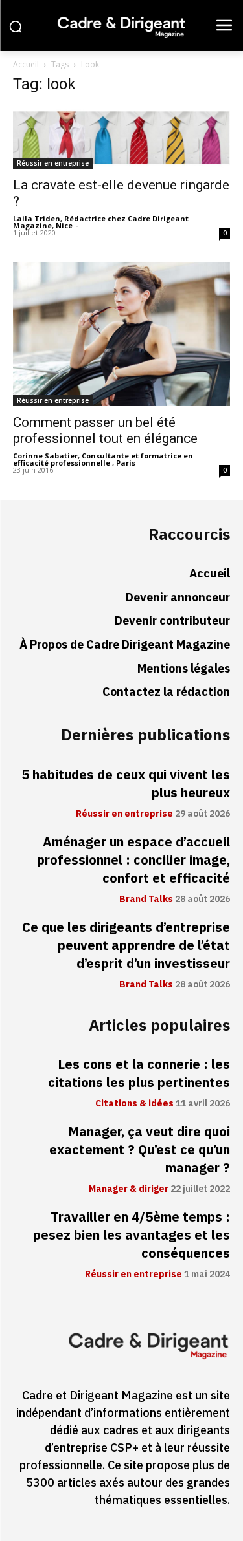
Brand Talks (146, 899)
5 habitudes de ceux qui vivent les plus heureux (125, 784)
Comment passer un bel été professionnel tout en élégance (105, 430)
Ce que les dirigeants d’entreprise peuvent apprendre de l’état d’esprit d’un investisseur (126, 945)
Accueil (26, 64)
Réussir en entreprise (53, 162)
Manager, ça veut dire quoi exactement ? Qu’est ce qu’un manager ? (139, 1150)
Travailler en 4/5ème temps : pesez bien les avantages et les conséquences (131, 1235)
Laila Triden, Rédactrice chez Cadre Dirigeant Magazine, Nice (101, 221)
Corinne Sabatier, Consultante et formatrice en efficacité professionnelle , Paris (103, 459)
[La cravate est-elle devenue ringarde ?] (121, 138)
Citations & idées (134, 1104)
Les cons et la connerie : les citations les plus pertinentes (139, 1073)
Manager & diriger (128, 1189)
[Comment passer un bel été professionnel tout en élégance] (121, 334)
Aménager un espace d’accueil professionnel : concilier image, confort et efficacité (133, 860)
